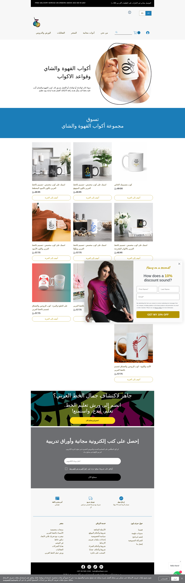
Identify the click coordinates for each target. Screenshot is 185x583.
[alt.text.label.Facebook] (83, 567)
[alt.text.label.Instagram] (89, 567)
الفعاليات (59, 549)
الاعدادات (164, 578)
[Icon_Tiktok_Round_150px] (95, 567)
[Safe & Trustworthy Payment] (57, 498)
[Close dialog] (179, 264)
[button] (43, 32)
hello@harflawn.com (100, 571)
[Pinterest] (101, 567)
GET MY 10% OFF (158, 314)
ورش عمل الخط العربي (54, 553)
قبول (175, 578)
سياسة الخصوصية (9, 580)
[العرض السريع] (133, 161)
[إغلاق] (181, 578)
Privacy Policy (158, 307)
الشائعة (97, 529)
